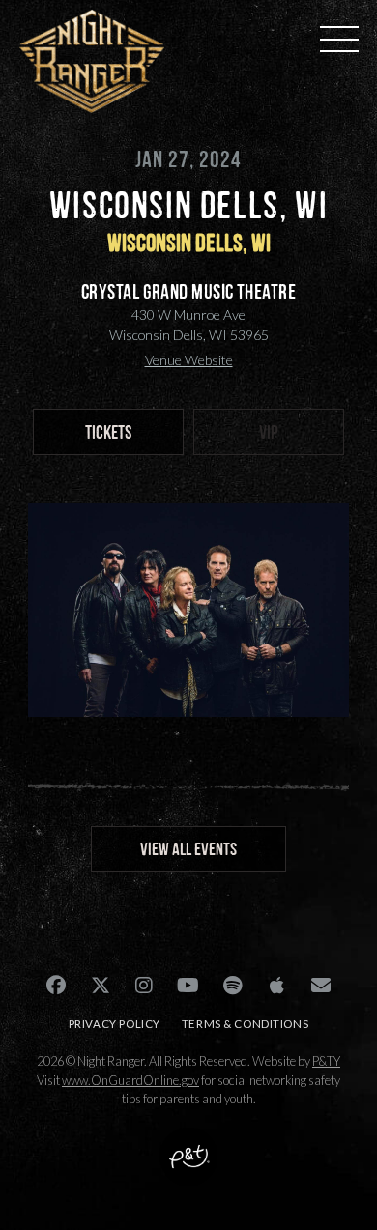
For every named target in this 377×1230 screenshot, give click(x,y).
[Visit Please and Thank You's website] (189, 1172)
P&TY (326, 1061)
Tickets (108, 432)
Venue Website (189, 360)
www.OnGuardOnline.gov (130, 1080)
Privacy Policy (114, 1023)
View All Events (188, 849)
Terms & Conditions (245, 1023)
